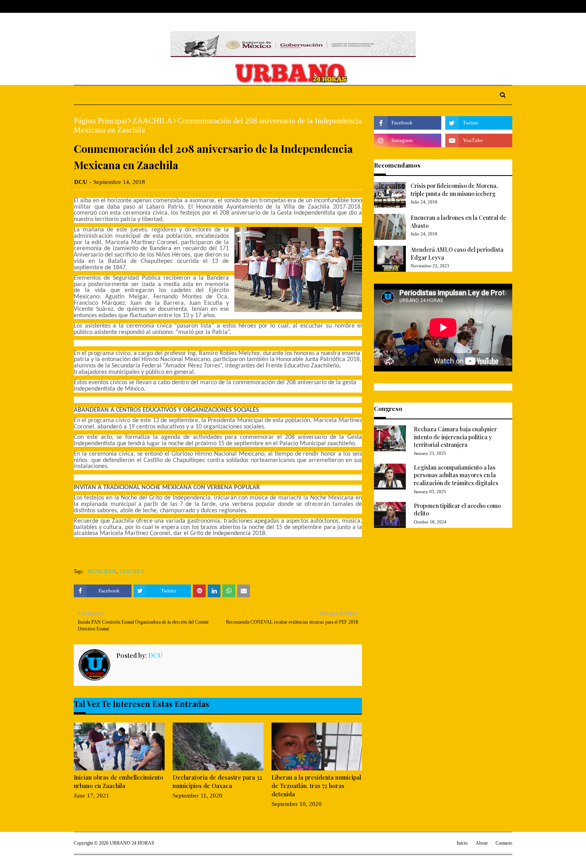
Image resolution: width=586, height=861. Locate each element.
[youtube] (478, 140)
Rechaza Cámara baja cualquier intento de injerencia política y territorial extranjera (455, 436)
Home (81, 6)
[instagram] (497, 6)
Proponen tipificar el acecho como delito (457, 509)
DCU (80, 182)
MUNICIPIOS (102, 571)
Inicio (462, 843)
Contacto (504, 843)
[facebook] (472, 6)
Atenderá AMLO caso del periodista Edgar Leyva (457, 253)
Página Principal (100, 120)
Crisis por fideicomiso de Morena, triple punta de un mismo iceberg (454, 189)
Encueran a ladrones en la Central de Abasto (458, 221)
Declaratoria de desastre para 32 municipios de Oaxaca (217, 781)
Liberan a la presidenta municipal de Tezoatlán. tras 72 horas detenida (316, 785)
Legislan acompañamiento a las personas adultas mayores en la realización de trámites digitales (456, 475)
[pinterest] (508, 6)
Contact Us (134, 6)
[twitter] (484, 6)
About (104, 6)
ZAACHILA (152, 120)
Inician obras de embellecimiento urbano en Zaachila (118, 781)
